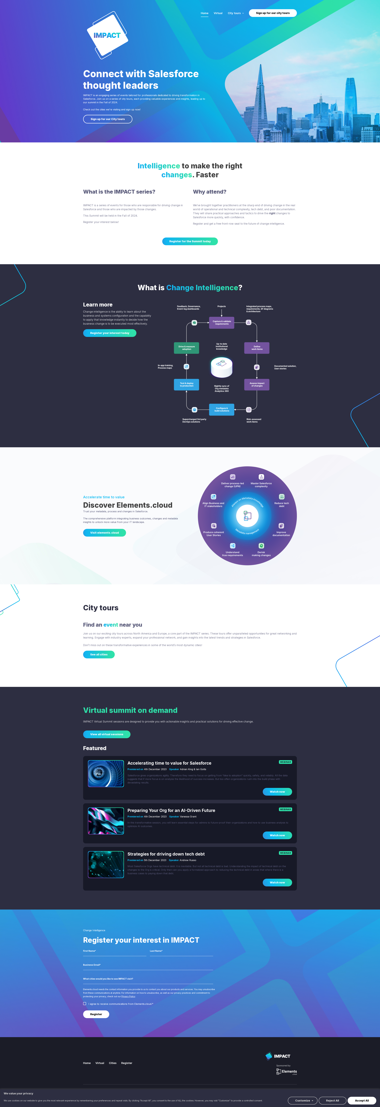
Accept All (362, 1100)
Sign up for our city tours (273, 13)
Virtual (218, 13)
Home (204, 13)
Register (126, 1063)
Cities (113, 1063)
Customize (302, 1100)
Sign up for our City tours (108, 119)
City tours (234, 13)
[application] (242, 13)
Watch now (277, 791)
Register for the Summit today (190, 241)
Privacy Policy (128, 996)
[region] (190, 1098)
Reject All (332, 1100)
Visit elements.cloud (104, 532)
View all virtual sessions (106, 734)
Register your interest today (109, 333)
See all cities (99, 654)
